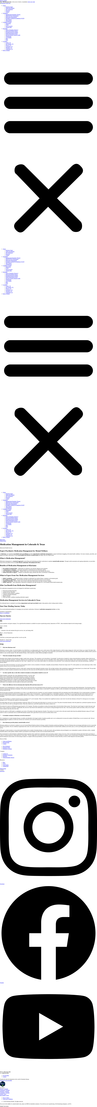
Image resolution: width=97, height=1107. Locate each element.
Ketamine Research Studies (12, 32)
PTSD (7, 24)
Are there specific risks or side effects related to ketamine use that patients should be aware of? (25, 672)
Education (5, 28)
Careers (7, 12)
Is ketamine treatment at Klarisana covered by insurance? (17, 715)
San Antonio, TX (9, 44)
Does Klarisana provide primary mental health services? (16, 722)
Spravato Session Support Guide (13, 35)
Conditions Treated (7, 22)
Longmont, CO (9, 46)
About (4, 5)
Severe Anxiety (9, 26)
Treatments (5, 13)
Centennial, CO (9, 49)
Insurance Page (3, 719)
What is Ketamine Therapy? (12, 30)
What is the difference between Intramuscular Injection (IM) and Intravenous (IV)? (23, 684)
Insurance (8, 10)
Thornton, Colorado (4, 1091)
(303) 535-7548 (31, 1)
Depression (8, 23)
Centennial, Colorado (5, 1090)
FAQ (7, 40)
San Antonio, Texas (4, 1095)
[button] (48, 149)
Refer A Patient (6, 50)
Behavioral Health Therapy (12, 31)
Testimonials (8, 36)
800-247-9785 (5, 1073)
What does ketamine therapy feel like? (12, 655)
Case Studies (8, 37)
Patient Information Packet (12, 33)
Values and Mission (10, 8)
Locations (5, 41)
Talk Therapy (9, 19)
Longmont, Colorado (4, 1092)
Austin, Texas (3, 1094)
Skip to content (3, 0)
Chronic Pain (9, 27)
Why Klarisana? (9, 9)
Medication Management (11, 17)
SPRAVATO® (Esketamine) (12, 15)
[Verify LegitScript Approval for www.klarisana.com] (2, 1086)
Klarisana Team (9, 6)
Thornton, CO (9, 47)
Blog (7, 38)
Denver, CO (8, 45)
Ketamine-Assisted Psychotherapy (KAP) (15, 18)
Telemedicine (9, 21)
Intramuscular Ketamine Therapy (13, 14)
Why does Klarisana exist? (9, 647)
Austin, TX (8, 42)
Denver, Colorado (4, 1089)
